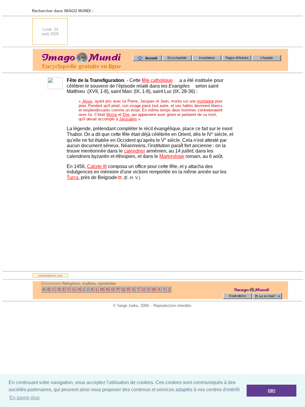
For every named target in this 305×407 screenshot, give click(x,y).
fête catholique (157, 80)
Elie (126, 114)
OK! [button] (272, 390)
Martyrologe (171, 156)
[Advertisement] (179, 31)
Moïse (111, 114)
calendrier (134, 150)
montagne (205, 101)
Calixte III (97, 166)
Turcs (72, 177)
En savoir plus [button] (25, 397)
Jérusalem (128, 119)
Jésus (87, 101)
